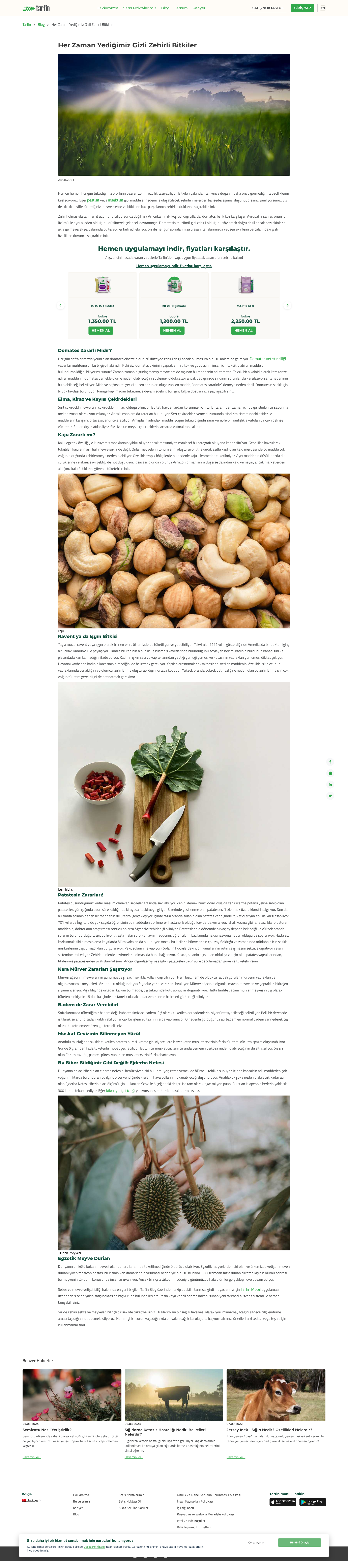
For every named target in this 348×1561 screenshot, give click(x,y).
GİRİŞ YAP (302, 8)
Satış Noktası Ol (130, 1501)
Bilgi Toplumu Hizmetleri (194, 1527)
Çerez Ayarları (256, 1542)
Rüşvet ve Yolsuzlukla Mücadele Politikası (205, 1514)
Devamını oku (32, 1457)
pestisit (93, 200)
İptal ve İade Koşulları (191, 1520)
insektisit (115, 200)
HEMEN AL (101, 330)
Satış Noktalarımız (139, 8)
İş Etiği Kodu (185, 1507)
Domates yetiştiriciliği (268, 359)
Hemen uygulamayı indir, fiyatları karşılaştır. (174, 266)
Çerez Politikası (94, 1546)
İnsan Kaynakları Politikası (195, 1501)
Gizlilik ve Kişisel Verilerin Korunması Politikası (209, 1494)
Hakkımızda (107, 8)
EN (323, 8)
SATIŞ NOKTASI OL (268, 8)
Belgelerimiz (81, 1501)
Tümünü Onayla (299, 1542)
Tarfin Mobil (251, 1289)
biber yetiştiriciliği (121, 1090)
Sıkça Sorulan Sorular (133, 1507)
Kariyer (199, 8)
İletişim (181, 8)
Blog (165, 8)
